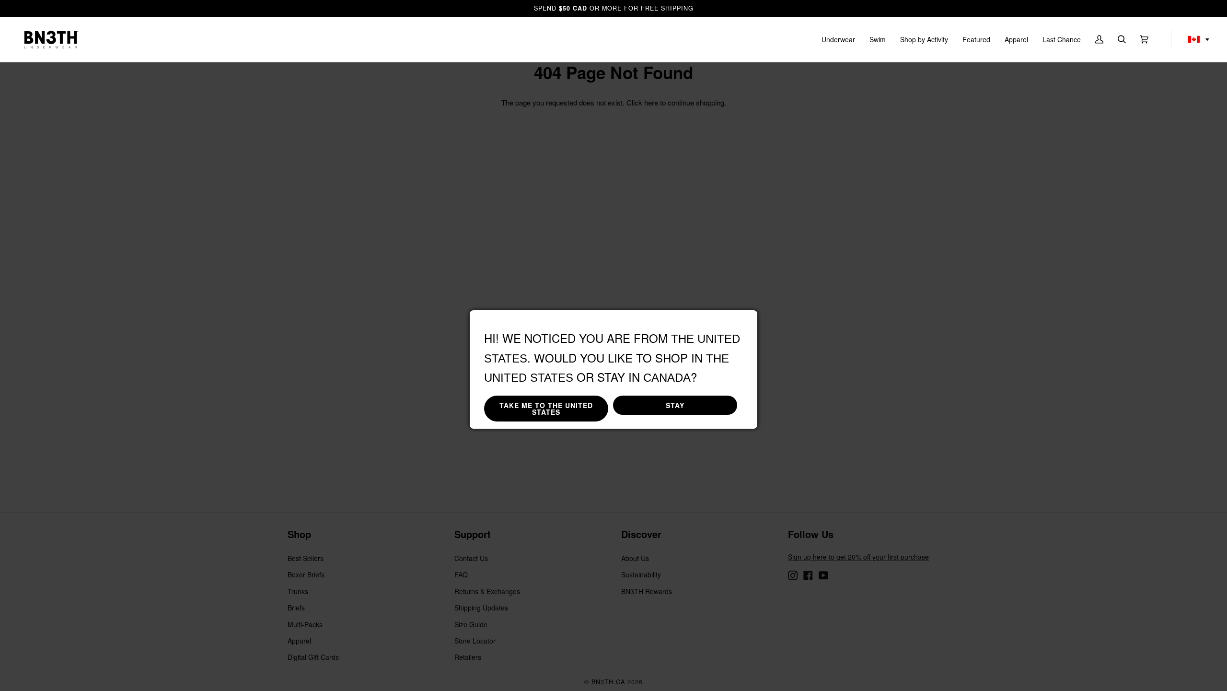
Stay (675, 405)
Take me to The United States (546, 408)
